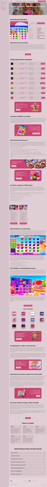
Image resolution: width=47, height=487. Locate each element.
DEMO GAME (3, 4)
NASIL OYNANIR (4, 7)
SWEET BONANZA (4, 2)
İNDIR (2, 5)
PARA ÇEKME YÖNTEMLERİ (3, 9)
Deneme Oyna (33, 23)
